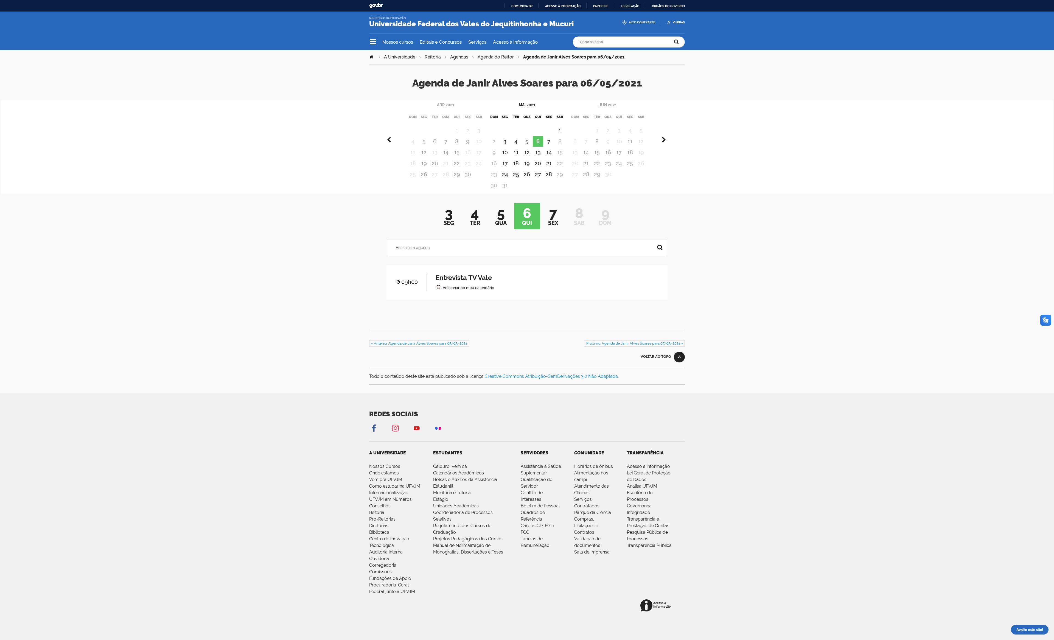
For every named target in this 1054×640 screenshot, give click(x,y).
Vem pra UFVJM (385, 479)
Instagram (395, 427)
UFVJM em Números (390, 499)
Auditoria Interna (386, 552)
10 (505, 152)
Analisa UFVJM (642, 486)
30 (468, 174)
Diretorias (378, 525)
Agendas (459, 57)
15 (456, 152)
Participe (600, 6)
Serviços (477, 42)
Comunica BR (521, 6)
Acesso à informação (563, 6)
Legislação (630, 6)
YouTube (416, 427)
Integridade (638, 512)
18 (516, 163)
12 (424, 152)
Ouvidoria (379, 558)
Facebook (374, 427)
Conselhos (380, 505)
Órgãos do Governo (668, 6)
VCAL (438, 287)
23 (608, 163)
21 (549, 163)
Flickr (438, 427)
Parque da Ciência (592, 512)
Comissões (380, 571)
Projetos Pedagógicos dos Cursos (468, 538)
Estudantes (447, 452)
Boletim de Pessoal (540, 505)
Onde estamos (384, 473)
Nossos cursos (397, 42)
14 (445, 152)
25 (516, 174)
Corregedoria (382, 565)
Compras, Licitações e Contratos (586, 525)
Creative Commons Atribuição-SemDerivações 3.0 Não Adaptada (551, 376)
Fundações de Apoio (390, 578)
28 (549, 174)
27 (538, 174)
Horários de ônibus (593, 466)
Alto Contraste (642, 22)
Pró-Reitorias (382, 519)
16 (608, 152)
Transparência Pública (649, 545)
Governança (639, 505)
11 (516, 152)
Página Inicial (372, 57)
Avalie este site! (1029, 630)
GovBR (376, 5)
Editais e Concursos (441, 42)
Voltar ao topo (656, 356)
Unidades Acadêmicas (456, 505)
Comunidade (589, 452)
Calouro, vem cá (450, 466)
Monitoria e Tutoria (452, 492)
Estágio (440, 499)
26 (424, 174)
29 (457, 174)
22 (457, 163)
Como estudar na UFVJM (394, 486)
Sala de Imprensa (592, 552)
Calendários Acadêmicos (458, 473)
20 (435, 163)
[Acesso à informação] (656, 606)
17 (505, 163)
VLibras (679, 22)
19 (424, 163)
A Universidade (399, 57)
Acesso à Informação (515, 42)
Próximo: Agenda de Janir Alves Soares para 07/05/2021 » (634, 343)
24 (505, 174)
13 (538, 152)
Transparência (645, 452)
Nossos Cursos (384, 466)
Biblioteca (379, 532)
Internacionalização (388, 492)
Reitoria (433, 57)
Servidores (534, 452)
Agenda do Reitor (496, 57)
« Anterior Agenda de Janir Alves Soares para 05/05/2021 (419, 343)
